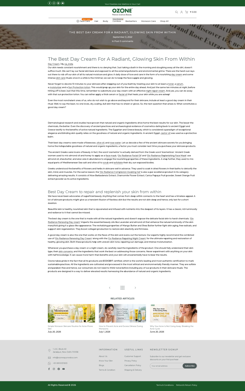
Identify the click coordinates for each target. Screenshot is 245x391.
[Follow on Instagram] (54, 3)
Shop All (164, 21)
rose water (115, 143)
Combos (118, 21)
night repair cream (155, 91)
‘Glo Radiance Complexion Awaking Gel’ (120, 172)
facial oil (123, 94)
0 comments (126, 41)
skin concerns (66, 251)
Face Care (86, 20)
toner (171, 84)
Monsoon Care (148, 21)
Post (116, 41)
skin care (60, 78)
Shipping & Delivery (133, 370)
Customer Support (132, 356)
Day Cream (53, 64)
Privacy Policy (130, 361)
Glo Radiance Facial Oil (129, 155)
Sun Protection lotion (79, 87)
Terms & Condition (107, 370)
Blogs (101, 365)
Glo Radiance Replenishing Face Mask (166, 155)
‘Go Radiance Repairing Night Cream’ (127, 238)
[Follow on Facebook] (49, 3)
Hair (96, 21)
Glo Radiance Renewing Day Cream (73, 238)
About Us (103, 356)
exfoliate (118, 162)
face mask (111, 155)
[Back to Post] (122, 288)
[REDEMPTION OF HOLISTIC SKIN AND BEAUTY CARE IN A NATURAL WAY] (109, 288)
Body (105, 21)
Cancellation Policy (132, 365)
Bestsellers (131, 21)
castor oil (165, 133)
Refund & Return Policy (186, 385)
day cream (176, 74)
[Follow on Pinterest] (58, 3)
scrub (106, 162)
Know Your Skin (106, 361)
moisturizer (56, 87)
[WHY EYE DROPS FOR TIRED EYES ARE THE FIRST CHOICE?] (135, 288)
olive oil (100, 143)
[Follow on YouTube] (62, 3)
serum (179, 84)
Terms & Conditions (165, 385)
